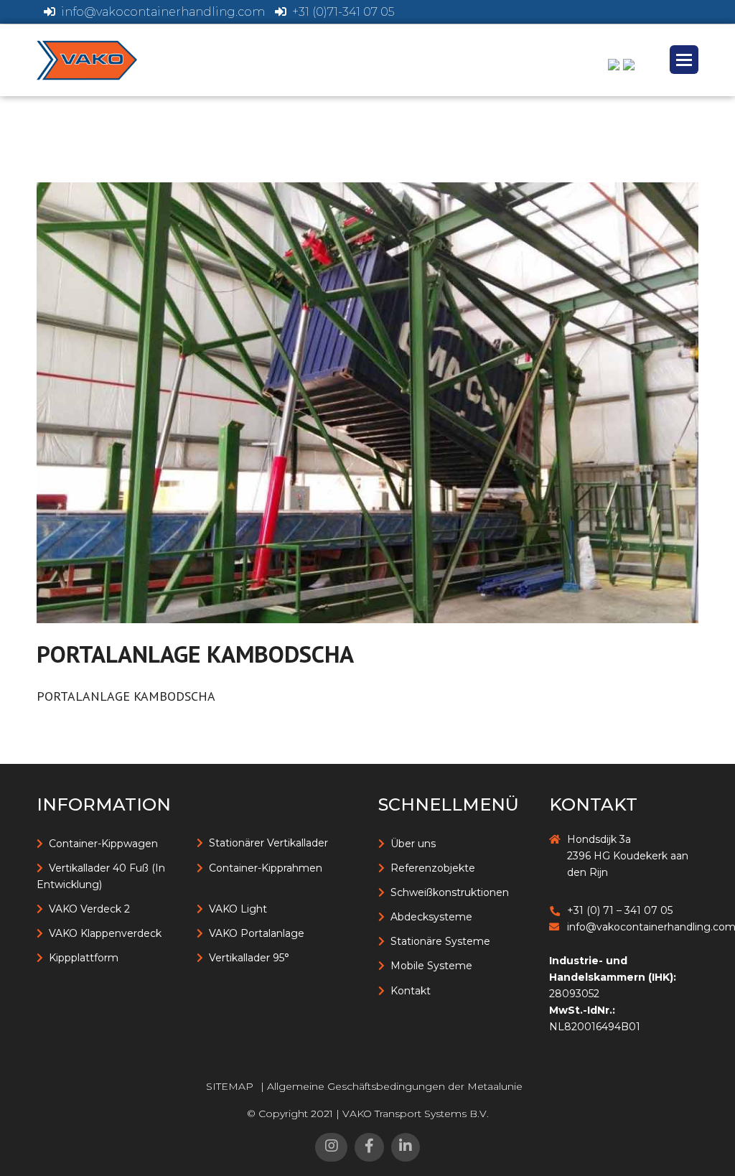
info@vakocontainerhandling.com (163, 12)
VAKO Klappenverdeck (105, 933)
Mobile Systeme (431, 965)
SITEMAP (229, 1086)
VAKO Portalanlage (256, 933)
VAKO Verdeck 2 (89, 908)
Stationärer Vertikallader (268, 842)
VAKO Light (238, 908)
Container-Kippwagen (103, 843)
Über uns (413, 843)
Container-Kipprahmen (265, 868)
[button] (684, 59)
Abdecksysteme (431, 916)
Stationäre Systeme (440, 941)
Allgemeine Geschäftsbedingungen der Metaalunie (395, 1086)
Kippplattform (83, 957)
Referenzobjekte (432, 868)
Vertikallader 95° (249, 957)
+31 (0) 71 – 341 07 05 (620, 910)
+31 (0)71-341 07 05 (343, 12)
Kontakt (410, 990)
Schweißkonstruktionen (449, 892)
